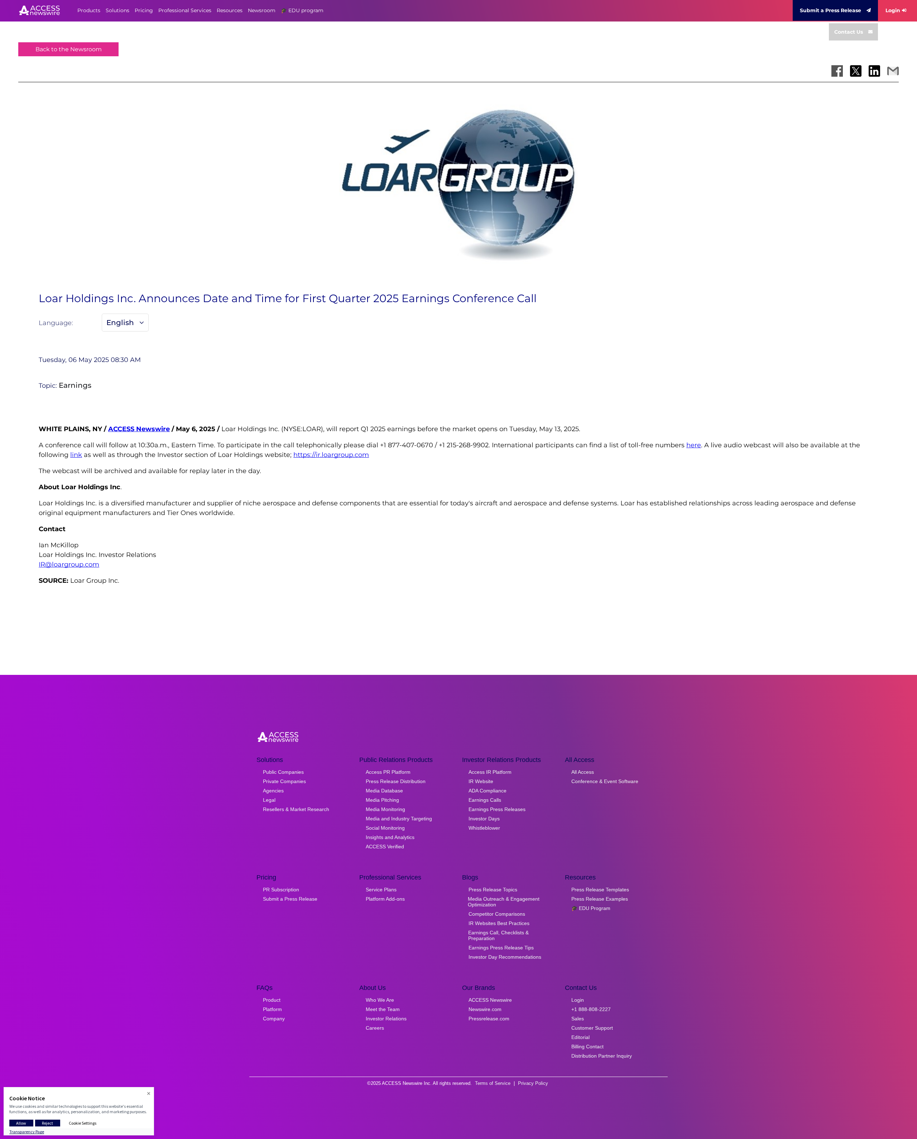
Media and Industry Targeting (399, 818)
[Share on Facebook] (837, 71)
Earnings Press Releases (497, 809)
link (76, 455)
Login (892, 10)
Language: (56, 323)
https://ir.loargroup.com (331, 455)
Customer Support (592, 1028)
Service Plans (381, 889)
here (693, 445)
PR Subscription (281, 889)
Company (274, 1018)
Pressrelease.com (489, 1018)
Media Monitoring (385, 809)
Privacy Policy (533, 1083)
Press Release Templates (600, 889)
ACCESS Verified (385, 846)
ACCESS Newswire (139, 429)
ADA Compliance (487, 791)
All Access (582, 772)
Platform (272, 1009)
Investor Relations (386, 1018)
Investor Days (484, 818)
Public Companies (283, 772)
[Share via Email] (893, 71)
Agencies (273, 791)
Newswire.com (485, 1009)
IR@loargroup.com (69, 564)
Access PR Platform (388, 772)
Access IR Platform (490, 772)
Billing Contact (587, 1046)
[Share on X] (855, 71)
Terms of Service (492, 1083)
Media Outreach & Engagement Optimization (503, 901)
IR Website (481, 781)
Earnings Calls (485, 800)
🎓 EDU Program (590, 908)
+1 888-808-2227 (591, 1009)
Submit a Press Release (830, 10)
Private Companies (284, 781)
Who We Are (380, 1000)
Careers (375, 1028)
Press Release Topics (493, 889)
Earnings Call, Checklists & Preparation (498, 935)
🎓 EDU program (302, 10)
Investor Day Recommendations (505, 957)
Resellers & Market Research (296, 809)
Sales (577, 1018)
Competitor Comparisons (497, 914)
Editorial (580, 1037)
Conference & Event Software (604, 781)
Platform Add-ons (385, 899)
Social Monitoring (385, 828)
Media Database (384, 791)
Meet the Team (383, 1009)
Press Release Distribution (396, 781)
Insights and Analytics (390, 837)
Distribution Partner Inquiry (601, 1056)
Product (271, 1000)
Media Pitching (382, 800)
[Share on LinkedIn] (874, 71)
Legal (269, 800)
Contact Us (848, 32)
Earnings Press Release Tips (501, 947)
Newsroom (261, 10)
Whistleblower (484, 828)
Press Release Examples (599, 899)
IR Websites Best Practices (499, 923)
